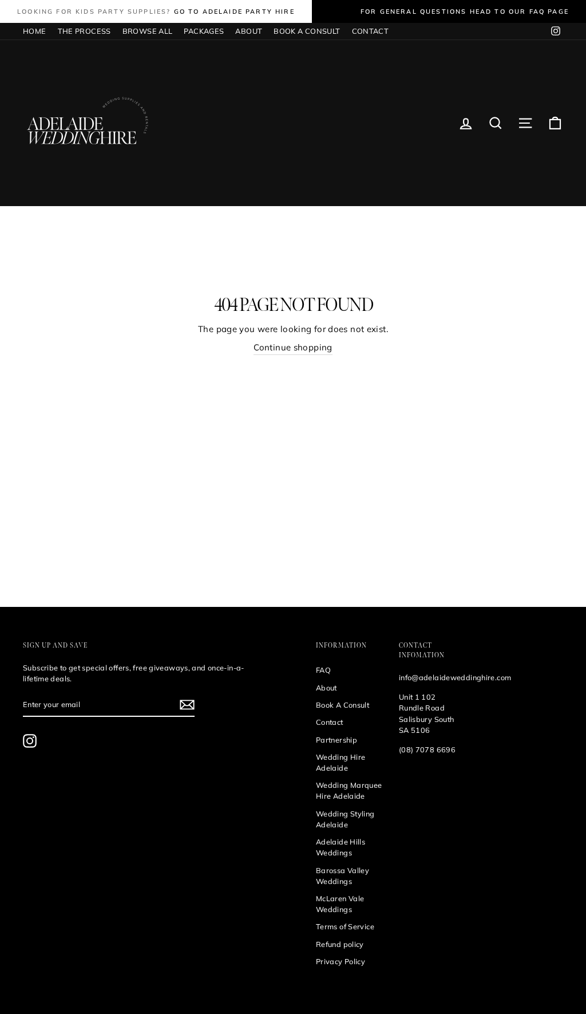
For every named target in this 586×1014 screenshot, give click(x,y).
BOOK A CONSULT (307, 30)
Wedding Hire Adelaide (341, 762)
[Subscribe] (187, 705)
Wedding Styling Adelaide (345, 819)
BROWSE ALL (147, 30)
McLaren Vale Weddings (340, 904)
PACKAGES (204, 30)
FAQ (323, 669)
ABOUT (248, 30)
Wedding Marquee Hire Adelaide (349, 790)
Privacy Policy (340, 961)
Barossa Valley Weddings (342, 876)
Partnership (336, 739)
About (326, 687)
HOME (34, 30)
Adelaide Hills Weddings (340, 847)
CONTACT (370, 30)
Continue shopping (293, 347)
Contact (329, 722)
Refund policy (340, 944)
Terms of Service (345, 926)
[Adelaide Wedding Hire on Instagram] (30, 741)
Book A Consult (342, 704)
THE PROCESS (84, 30)
